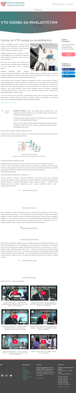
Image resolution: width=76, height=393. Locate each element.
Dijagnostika (25, 370)
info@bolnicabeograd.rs (63, 386)
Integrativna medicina (27, 377)
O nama (24, 369)
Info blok (24, 378)
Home (23, 367)
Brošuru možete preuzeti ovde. (9, 102)
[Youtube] (10, 375)
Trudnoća (24, 375)
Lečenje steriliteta (26, 372)
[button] (68, 69)
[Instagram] (6, 375)
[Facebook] (2, 375)
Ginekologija (25, 374)
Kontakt (24, 380)
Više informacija (40, 378)
